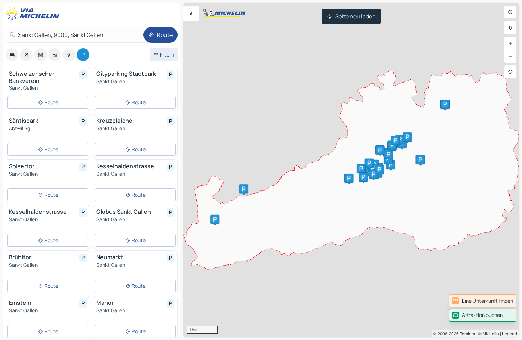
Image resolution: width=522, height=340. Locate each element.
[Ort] (510, 71)
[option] (12, 54)
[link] (482, 300)
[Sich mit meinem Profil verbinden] (510, 12)
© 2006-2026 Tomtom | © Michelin (466, 333)
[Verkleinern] (510, 56)
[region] (351, 170)
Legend (509, 333)
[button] (243, 188)
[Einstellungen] (510, 27)
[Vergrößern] (510, 43)
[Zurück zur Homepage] (34, 13)
